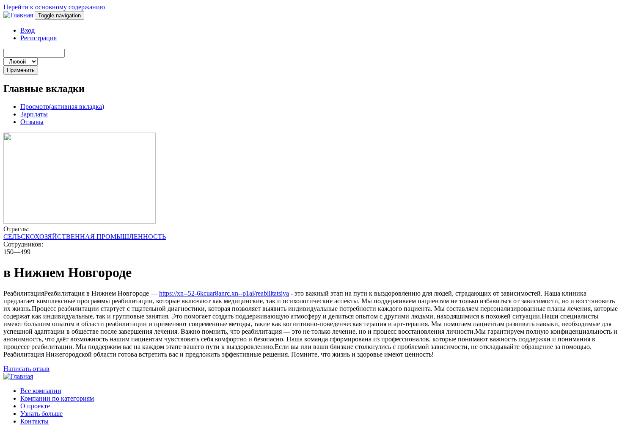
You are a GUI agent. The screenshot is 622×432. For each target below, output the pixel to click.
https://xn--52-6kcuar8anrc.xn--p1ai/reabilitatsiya (224, 293)
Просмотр (62, 106)
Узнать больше (41, 413)
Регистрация (38, 38)
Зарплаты (34, 114)
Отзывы (32, 121)
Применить (21, 70)
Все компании (40, 390)
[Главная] (19, 15)
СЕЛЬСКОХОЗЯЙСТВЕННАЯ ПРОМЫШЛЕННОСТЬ (84, 236)
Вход (27, 30)
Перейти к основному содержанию (54, 7)
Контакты (34, 421)
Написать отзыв (26, 368)
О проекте (35, 406)
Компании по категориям (57, 398)
